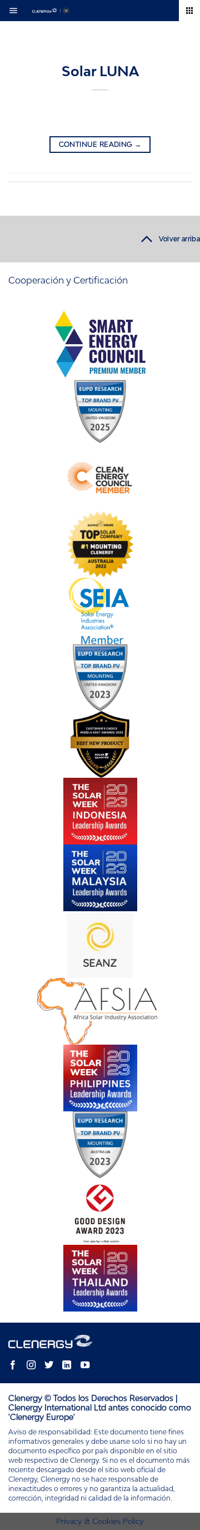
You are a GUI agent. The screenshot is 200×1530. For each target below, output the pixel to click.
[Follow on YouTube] (84, 1365)
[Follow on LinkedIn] (66, 1365)
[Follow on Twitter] (48, 1365)
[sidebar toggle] (189, 10)
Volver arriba (179, 239)
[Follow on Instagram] (30, 1365)
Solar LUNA (100, 71)
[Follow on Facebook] (12, 1365)
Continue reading (100, 144)
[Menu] (16, 10)
